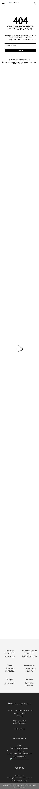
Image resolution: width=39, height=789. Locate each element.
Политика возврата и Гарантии (20, 754)
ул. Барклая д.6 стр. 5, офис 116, (20, 710)
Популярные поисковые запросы (19, 778)
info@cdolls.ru (19, 729)
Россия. (19, 716)
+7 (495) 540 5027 (19, 721)
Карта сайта (19, 775)
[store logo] (17, 3)
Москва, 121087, (19, 713)
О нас (19, 745)
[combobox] (20, 45)
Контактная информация (19, 748)
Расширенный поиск (19, 781)
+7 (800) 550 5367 (19, 723)
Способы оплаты (19, 756)
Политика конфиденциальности (19, 751)
